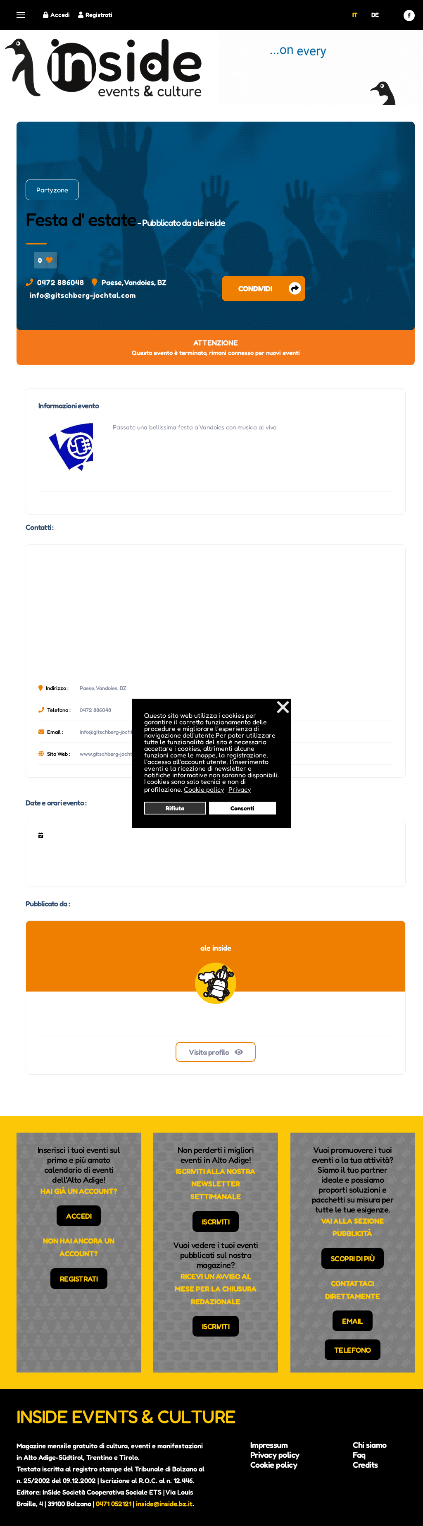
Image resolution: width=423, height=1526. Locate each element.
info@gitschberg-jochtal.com (83, 294)
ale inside (208, 222)
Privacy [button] (239, 789)
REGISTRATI (79, 1278)
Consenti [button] (242, 808)
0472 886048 (60, 282)
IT (355, 15)
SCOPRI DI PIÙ (353, 1258)
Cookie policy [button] (204, 789)
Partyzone (52, 190)
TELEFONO (352, 1349)
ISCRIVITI (216, 1221)
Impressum (269, 1445)
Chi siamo (370, 1445)
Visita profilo (210, 1051)
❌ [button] (283, 707)
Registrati (99, 15)
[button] (21, 15)
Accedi (60, 15)
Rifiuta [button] (175, 808)
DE (375, 15)
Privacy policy (274, 1455)
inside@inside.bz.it (164, 1504)
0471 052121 (113, 1504)
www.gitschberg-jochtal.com (114, 753)
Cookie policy (273, 1465)
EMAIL (352, 1320)
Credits (365, 1465)
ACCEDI (78, 1215)
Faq (359, 1455)
